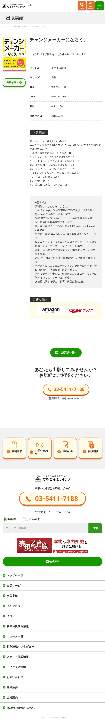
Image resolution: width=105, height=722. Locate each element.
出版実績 (12, 595)
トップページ (15, 575)
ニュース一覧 (15, 636)
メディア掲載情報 (18, 656)
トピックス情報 (16, 666)
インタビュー (15, 605)
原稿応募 (12, 687)
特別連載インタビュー (20, 646)
